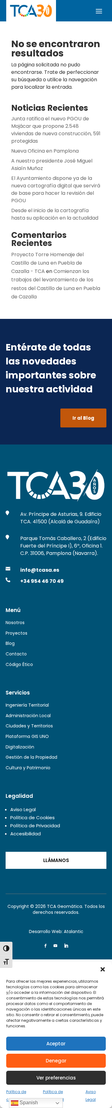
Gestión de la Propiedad (31, 757)
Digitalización (20, 747)
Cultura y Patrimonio (28, 768)
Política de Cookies (32, 817)
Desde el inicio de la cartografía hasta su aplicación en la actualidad (54, 214)
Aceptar (56, 1043)
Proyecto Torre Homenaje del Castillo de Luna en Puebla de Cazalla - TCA (47, 263)
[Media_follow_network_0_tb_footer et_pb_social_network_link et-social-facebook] (45, 945)
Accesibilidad (25, 833)
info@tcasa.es (39, 570)
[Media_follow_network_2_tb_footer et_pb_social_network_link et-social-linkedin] (66, 945)
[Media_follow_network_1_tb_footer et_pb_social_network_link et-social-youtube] (55, 945)
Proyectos (16, 633)
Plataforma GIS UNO (27, 736)
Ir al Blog (83, 418)
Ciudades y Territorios (29, 726)
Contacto (16, 654)
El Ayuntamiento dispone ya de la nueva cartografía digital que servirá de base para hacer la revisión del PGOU (55, 189)
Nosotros (15, 622)
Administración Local (28, 716)
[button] (103, 969)
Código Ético (19, 664)
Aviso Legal (23, 809)
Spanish (28, 1102)
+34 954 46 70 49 (42, 581)
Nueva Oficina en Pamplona (45, 150)
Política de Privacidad (35, 825)
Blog (10, 643)
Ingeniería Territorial (27, 705)
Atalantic (73, 931)
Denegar (56, 1060)
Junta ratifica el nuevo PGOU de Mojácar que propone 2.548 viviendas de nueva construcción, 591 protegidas (55, 130)
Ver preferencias (56, 1077)
